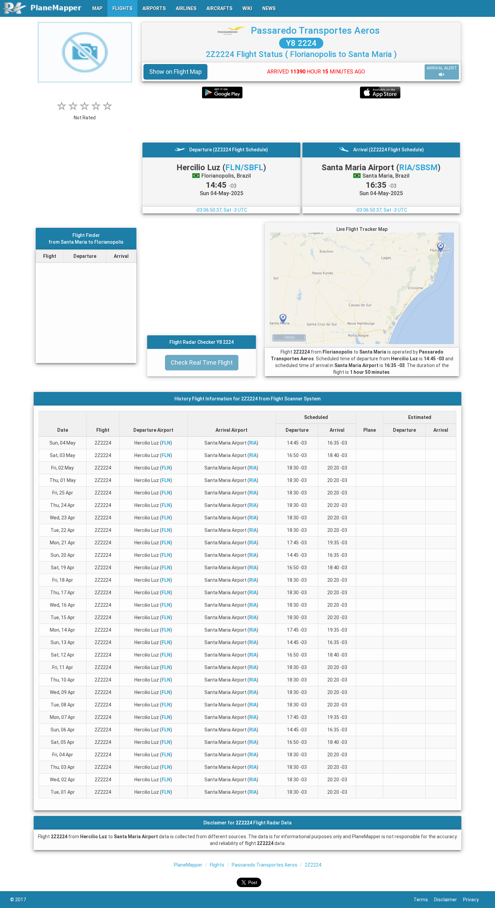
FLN (166, 443)
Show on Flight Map (175, 71)
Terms (424, 899)
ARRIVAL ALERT (442, 68)
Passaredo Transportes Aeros (315, 30)
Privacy (474, 899)
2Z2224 (313, 865)
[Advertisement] (301, 120)
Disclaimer (448, 899)
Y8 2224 (301, 43)
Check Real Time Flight (202, 362)
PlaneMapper (188, 865)
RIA (253, 443)
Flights (217, 865)
